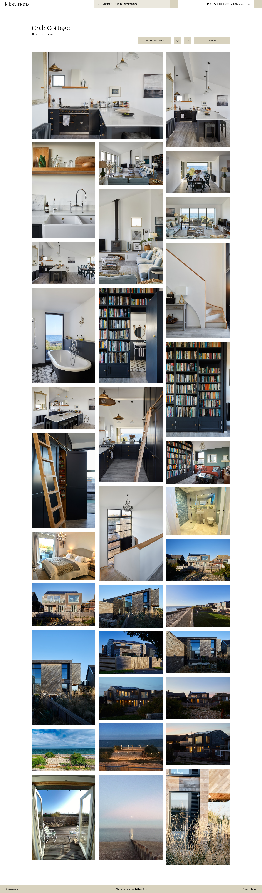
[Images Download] (187, 40)
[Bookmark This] (177, 40)
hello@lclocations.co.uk (241, 4)
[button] (258, 4)
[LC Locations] (17, 4)
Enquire (212, 40)
